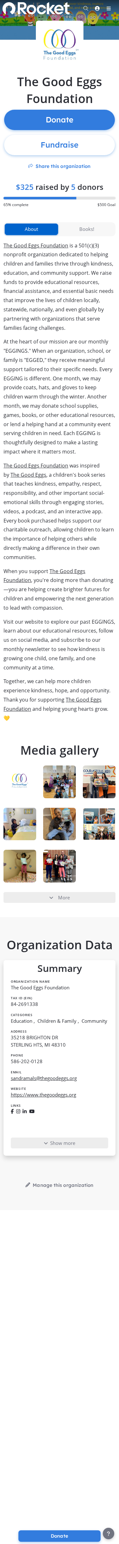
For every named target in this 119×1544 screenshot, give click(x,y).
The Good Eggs (28, 474)
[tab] (31, 229)
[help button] (108, 1533)
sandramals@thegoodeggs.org (44, 1078)
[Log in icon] (97, 8)
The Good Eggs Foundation (35, 245)
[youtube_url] (32, 1111)
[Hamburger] (108, 8)
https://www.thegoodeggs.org (43, 1094)
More (64, 897)
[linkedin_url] (25, 1111)
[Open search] (85, 8)
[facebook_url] (12, 1111)
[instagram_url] (18, 1111)
